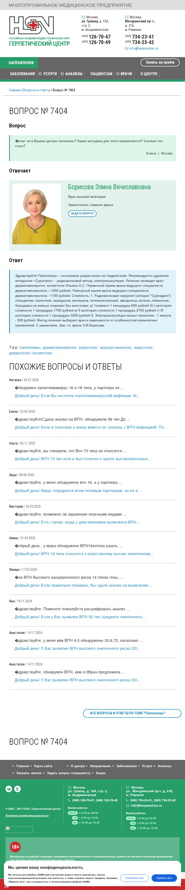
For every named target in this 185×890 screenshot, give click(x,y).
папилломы (30, 347)
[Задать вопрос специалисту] (174, 29)
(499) (83, 800)
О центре (78, 766)
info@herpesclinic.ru (143, 48)
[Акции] (174, 41)
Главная (14, 90)
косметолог (43, 353)
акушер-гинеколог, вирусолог (126, 347)
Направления (100, 766)
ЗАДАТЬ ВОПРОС (82, 213)
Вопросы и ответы (36, 90)
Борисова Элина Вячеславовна (109, 187)
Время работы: (78, 808)
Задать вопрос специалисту (68, 773)
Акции (101, 773)
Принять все (164, 878)
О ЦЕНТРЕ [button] (148, 74)
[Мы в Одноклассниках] (17, 789)
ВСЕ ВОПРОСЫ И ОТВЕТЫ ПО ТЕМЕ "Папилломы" (127, 713)
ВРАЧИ (126, 74)
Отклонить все (135, 878)
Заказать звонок (29, 773)
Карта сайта (43, 766)
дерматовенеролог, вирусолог (70, 347)
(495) (141, 800)
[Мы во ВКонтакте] (9, 789)
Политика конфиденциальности (27, 815)
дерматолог (19, 353)
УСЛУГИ (50, 74)
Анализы (165, 766)
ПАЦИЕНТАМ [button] (101, 74)
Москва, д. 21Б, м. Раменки (140, 23)
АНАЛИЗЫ (73, 74)
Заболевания (126, 766)
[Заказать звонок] (174, 18)
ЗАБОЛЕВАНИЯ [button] (22, 74)
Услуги (147, 766)
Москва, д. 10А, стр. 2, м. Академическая (95, 23)
